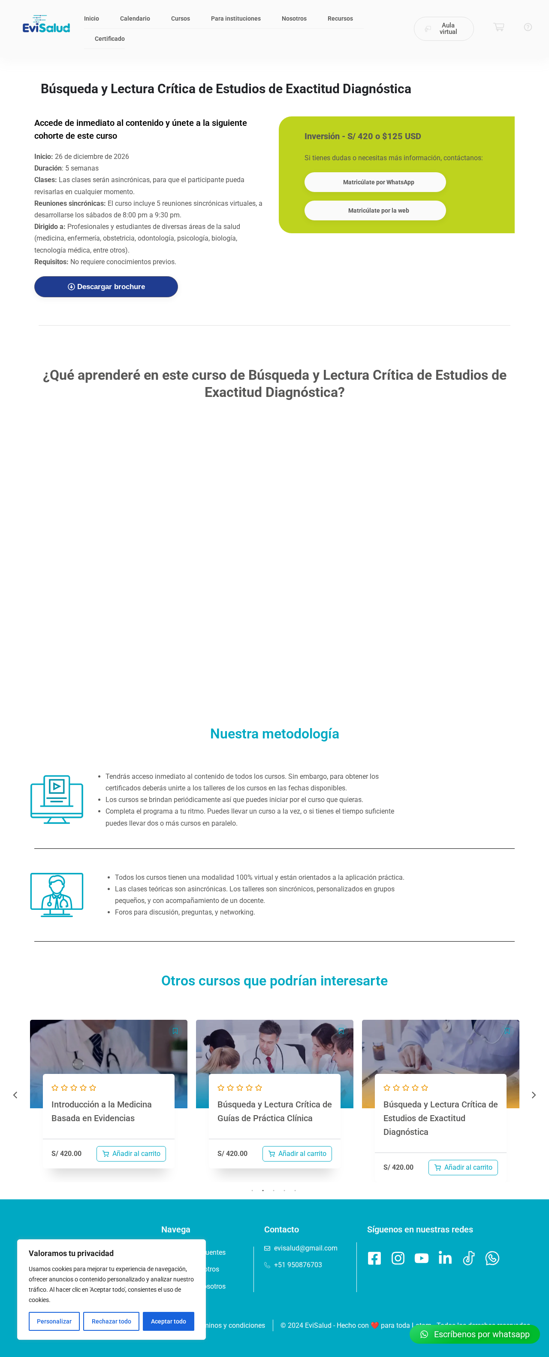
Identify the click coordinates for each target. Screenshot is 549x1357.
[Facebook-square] (374, 1258)
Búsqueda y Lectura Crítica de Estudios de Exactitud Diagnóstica (440, 1118)
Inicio (91, 18)
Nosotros (294, 18)
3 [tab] (273, 1190)
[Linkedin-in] (445, 1258)
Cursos (180, 18)
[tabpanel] (108, 1101)
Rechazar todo (111, 1321)
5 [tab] (295, 1190)
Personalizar (54, 1321)
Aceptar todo (168, 1321)
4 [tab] (284, 1190)
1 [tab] (252, 1190)
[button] (175, 1031)
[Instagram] (398, 1258)
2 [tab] (263, 1190)
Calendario (135, 18)
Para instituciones (236, 18)
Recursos (340, 18)
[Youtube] (421, 1258)
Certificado (110, 38)
